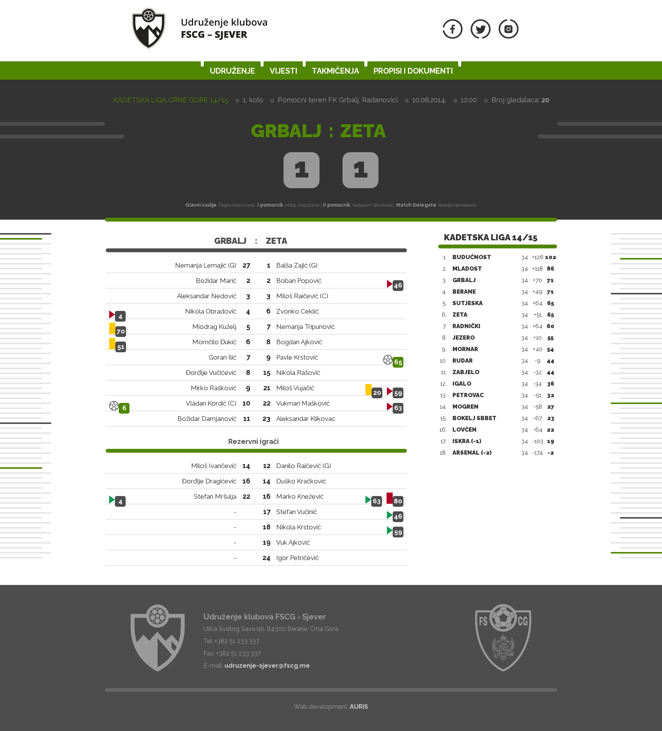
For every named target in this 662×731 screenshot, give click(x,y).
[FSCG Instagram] (508, 36)
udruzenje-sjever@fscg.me (267, 665)
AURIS (359, 706)
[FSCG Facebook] (453, 36)
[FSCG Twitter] (480, 36)
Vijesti (283, 71)
